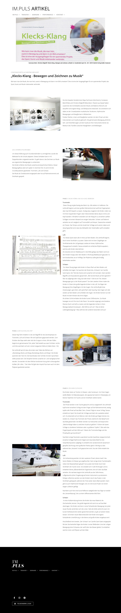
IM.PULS (15, 15)
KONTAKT (59, 15)
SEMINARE (35, 15)
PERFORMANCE (48, 15)
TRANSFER (25, 15)
